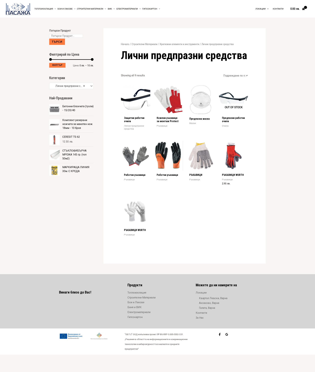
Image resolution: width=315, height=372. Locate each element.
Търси (57, 41)
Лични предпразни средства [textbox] (70, 86)
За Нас (200, 317)
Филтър (57, 65)
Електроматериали (138, 312)
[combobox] (71, 86)
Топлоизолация (136, 292)
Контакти (201, 312)
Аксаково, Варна (209, 303)
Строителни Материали (144, 44)
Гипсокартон (135, 317)
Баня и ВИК (134, 307)
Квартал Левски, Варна (213, 298)
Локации (201, 292)
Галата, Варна (207, 307)
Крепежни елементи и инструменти (179, 44)
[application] (54, 9)
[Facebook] (219, 334)
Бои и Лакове (135, 302)
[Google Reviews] (226, 334)
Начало (125, 44)
